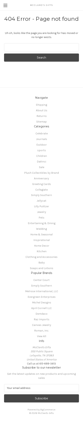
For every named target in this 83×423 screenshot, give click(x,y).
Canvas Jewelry (41, 325)
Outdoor (41, 144)
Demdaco (41, 313)
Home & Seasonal (41, 234)
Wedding (41, 228)
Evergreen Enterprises (42, 297)
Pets (41, 217)
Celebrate (42, 133)
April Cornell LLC (41, 308)
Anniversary (41, 178)
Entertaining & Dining (41, 223)
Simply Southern (41, 195)
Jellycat (41, 200)
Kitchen (42, 251)
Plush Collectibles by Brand (41, 172)
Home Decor (41, 245)
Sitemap (41, 121)
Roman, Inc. (41, 330)
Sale (41, 167)
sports (41, 150)
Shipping (41, 104)
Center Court (41, 280)
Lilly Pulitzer (41, 206)
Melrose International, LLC (41, 291)
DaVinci (41, 161)
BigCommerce (47, 409)
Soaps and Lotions (41, 268)
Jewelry (41, 212)
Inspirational (41, 240)
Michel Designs (41, 302)
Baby (41, 262)
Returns (41, 116)
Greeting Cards (41, 184)
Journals (41, 139)
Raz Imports (41, 319)
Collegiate (41, 189)
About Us (41, 110)
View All (41, 336)
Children (41, 156)
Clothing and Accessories (41, 257)
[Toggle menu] (5, 5)
